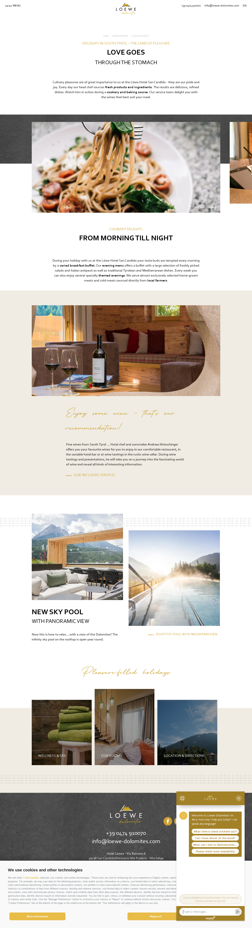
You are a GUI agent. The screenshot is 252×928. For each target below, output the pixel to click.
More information (37, 916)
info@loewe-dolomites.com (126, 842)
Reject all (155, 916)
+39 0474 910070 (126, 833)
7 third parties (31, 877)
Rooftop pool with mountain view (187, 634)
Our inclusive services (94, 475)
